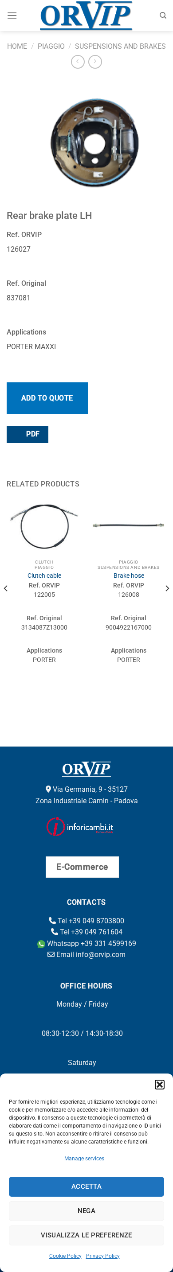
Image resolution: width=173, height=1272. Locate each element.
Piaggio (51, 46)
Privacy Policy (103, 1256)
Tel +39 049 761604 (90, 932)
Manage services (84, 1158)
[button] (159, 1084)
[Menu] (12, 15)
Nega (87, 1211)
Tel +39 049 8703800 (90, 921)
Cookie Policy (65, 1256)
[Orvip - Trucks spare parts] (86, 15)
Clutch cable (44, 575)
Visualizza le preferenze (86, 1235)
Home (17, 46)
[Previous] (6, 606)
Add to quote (47, 398)
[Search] (163, 15)
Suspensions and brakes (120, 46)
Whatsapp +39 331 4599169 (90, 943)
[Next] (166, 606)
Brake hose (129, 575)
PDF (32, 434)
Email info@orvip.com (90, 954)
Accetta (86, 1186)
